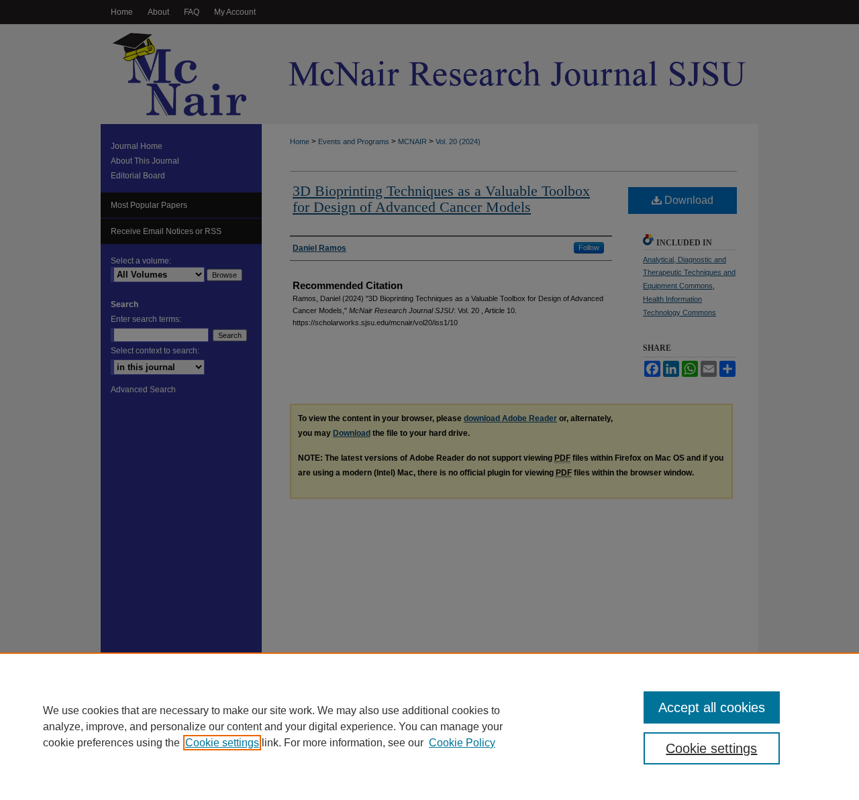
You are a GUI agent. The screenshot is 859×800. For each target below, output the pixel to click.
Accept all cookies (711, 707)
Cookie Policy (462, 742)
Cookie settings (222, 742)
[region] (429, 726)
